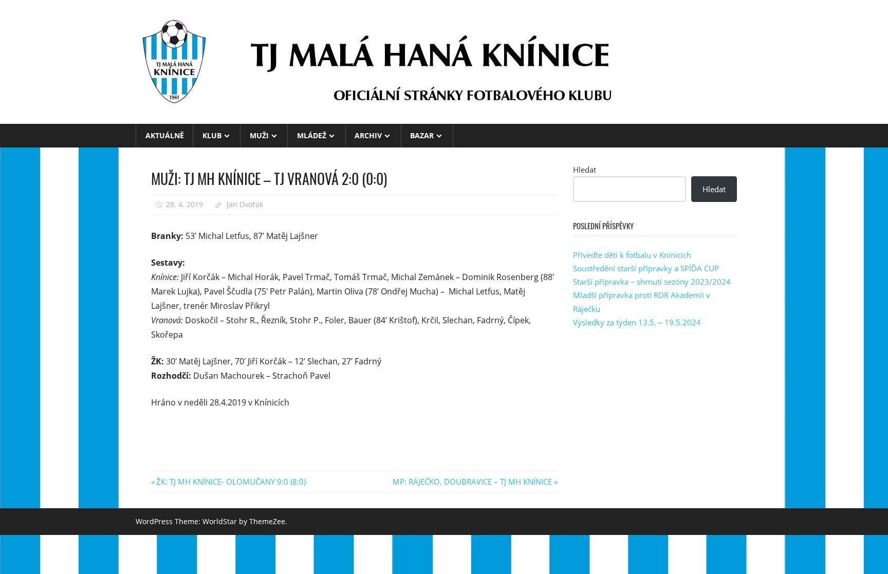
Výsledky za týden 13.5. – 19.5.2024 (637, 322)
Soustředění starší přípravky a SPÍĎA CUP (646, 268)
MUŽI (259, 135)
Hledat (584, 169)
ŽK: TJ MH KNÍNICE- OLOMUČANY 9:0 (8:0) (231, 481)
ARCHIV (368, 135)
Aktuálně (164, 135)
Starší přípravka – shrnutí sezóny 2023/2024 (652, 281)
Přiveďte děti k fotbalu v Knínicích (632, 255)
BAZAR (422, 135)
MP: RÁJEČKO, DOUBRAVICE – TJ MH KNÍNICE (472, 481)
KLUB (211, 135)
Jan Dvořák (245, 204)
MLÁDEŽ (311, 135)
